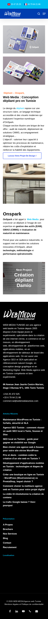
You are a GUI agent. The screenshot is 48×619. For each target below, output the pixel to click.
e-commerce (32, 339)
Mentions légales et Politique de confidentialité (24, 604)
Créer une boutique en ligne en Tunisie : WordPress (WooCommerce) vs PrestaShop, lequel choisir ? (23, 478)
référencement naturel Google (18, 363)
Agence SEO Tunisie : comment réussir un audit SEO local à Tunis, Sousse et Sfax (24, 431)
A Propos (8, 524)
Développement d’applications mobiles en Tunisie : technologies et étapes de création (23, 466)
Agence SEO (9, 359)
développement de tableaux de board (21, 352)
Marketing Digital (11, 370)
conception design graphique (17, 366)
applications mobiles (13, 349)
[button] (44, 13)
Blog (5, 538)
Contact (7, 543)
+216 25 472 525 (11, 394)
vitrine (21, 339)
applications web (11, 356)
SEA (21, 359)
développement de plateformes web (26, 345)
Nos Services (10, 533)
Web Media (26, 370)
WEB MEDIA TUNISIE (14, 325)
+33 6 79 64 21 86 (12, 397)
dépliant (20, 108)
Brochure (8, 529)
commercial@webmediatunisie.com (20, 401)
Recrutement (10, 547)
